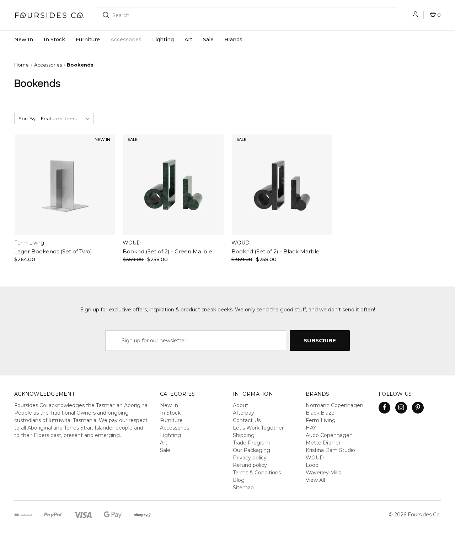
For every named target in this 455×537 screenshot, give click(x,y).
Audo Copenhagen (329, 435)
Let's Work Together (258, 428)
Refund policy (250, 465)
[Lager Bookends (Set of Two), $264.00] (65, 185)
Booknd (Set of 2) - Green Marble (167, 251)
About (240, 405)
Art (188, 39)
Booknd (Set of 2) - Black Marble (275, 251)
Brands (233, 39)
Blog (239, 480)
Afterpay (243, 413)
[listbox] (66, 118)
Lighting (163, 39)
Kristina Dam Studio (330, 450)
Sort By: (27, 118)
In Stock (54, 39)
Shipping (244, 435)
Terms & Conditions (257, 472)
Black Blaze (320, 413)
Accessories (126, 39)
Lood (312, 465)
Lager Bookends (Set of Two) (53, 251)
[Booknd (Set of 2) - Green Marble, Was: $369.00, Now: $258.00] (173, 185)
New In (23, 39)
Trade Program (251, 442)
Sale (208, 39)
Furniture (88, 39)
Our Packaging (251, 450)
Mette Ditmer (323, 442)
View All (315, 480)
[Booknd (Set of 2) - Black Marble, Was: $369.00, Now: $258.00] (282, 185)
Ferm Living (321, 420)
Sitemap (243, 487)
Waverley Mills (323, 472)
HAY (311, 428)
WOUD (315, 457)
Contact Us (247, 420)
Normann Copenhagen (334, 405)
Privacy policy (250, 457)
